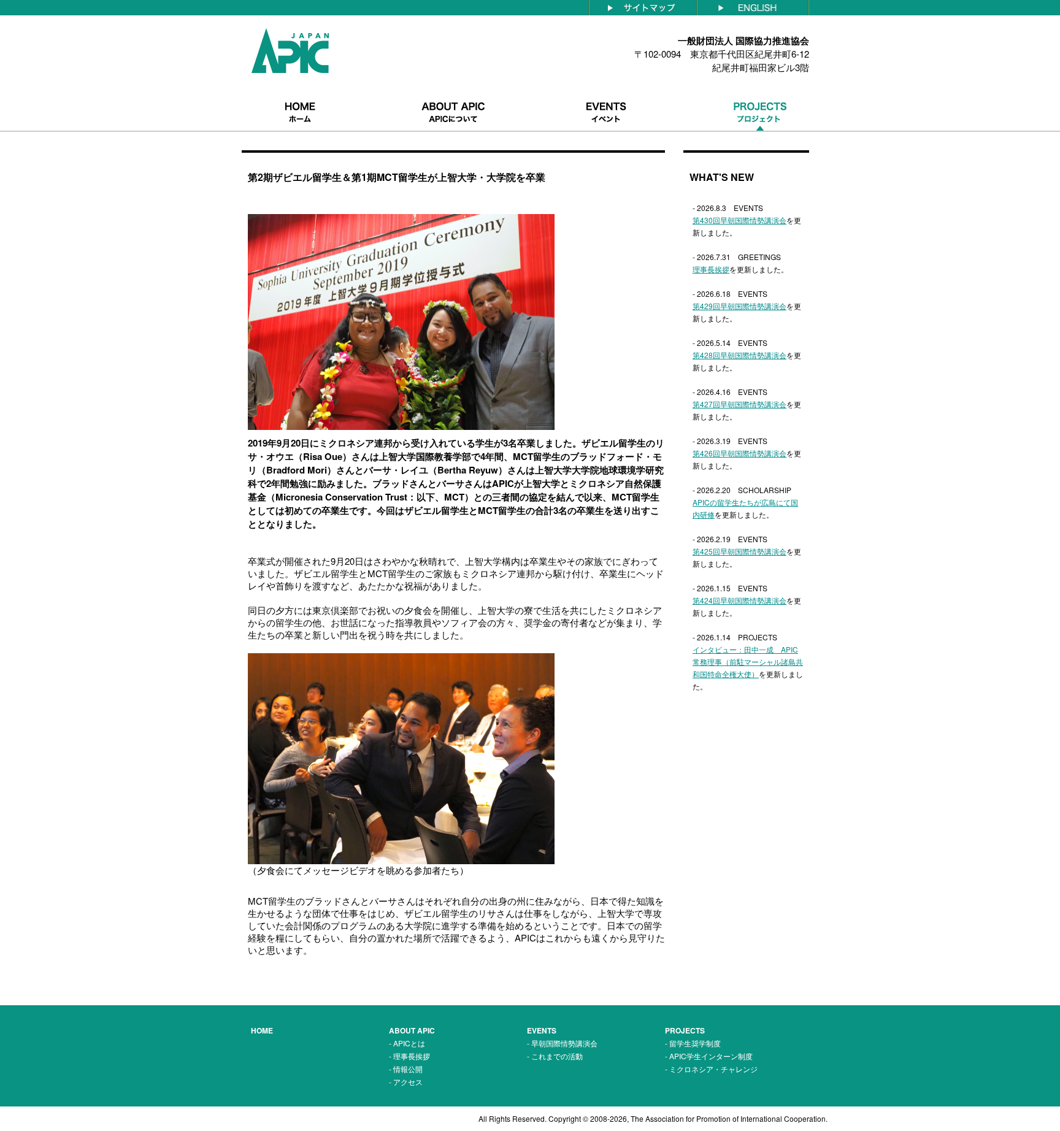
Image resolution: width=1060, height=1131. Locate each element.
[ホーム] (300, 93)
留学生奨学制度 (695, 1043)
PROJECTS (685, 1030)
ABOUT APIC (412, 1030)
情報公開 (408, 1069)
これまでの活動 (557, 1056)
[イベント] (606, 93)
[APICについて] (453, 93)
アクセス (408, 1081)
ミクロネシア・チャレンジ (713, 1069)
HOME (262, 1030)
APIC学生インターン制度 (711, 1056)
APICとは (409, 1043)
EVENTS (541, 1030)
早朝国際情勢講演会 (564, 1043)
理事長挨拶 (411, 1056)
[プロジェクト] (760, 93)
